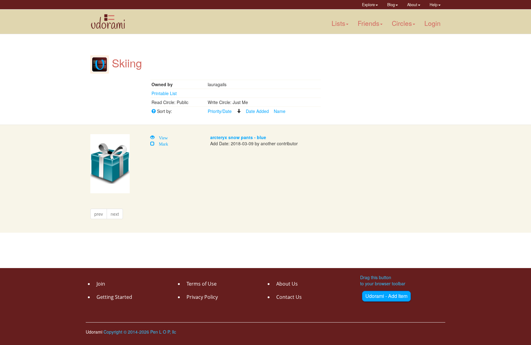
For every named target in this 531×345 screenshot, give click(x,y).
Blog (391, 4)
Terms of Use (202, 283)
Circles (402, 23)
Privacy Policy (202, 297)
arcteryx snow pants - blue (238, 137)
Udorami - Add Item (386, 295)
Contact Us (289, 297)
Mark (161, 143)
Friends (369, 23)
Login (432, 23)
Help (434, 4)
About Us (287, 283)
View (161, 137)
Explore (368, 4)
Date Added (257, 111)
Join (100, 283)
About (412, 4)
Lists (338, 23)
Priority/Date (220, 111)
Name (279, 111)
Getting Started (114, 297)
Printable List (164, 93)
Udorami (95, 332)
